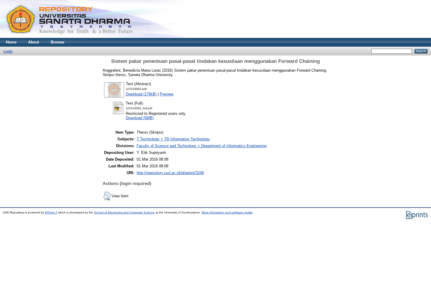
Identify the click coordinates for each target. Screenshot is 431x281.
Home (11, 42)
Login (8, 51)
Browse (57, 42)
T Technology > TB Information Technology (173, 139)
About (33, 42)
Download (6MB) (140, 118)
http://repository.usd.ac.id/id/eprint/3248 (170, 173)
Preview (166, 94)
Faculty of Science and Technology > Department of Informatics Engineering (202, 146)
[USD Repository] (69, 36)
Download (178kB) (141, 94)
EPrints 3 (51, 212)
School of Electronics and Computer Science (124, 212)
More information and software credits (227, 212)
